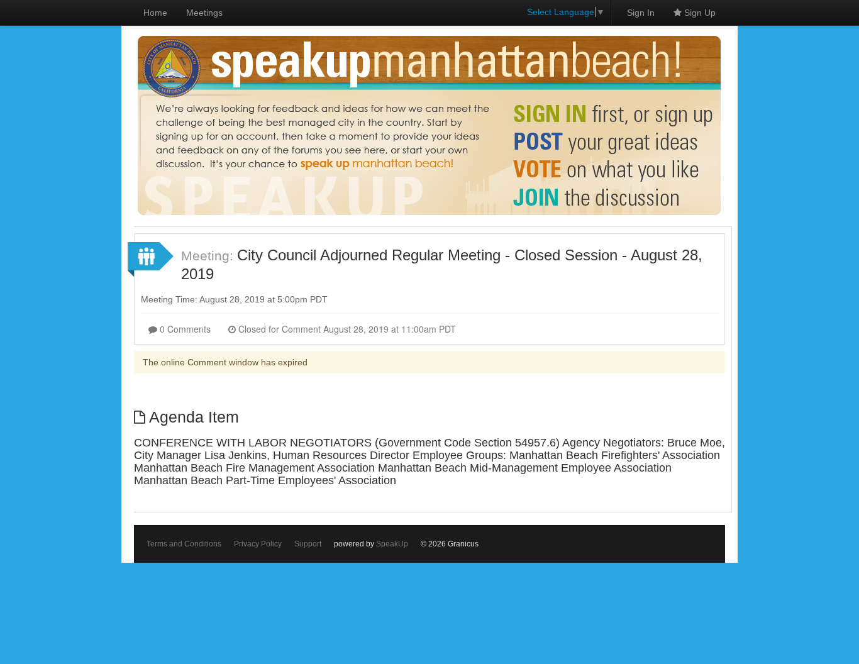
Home (155, 13)
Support (307, 544)
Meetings (204, 13)
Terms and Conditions (184, 544)
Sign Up (699, 13)
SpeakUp (392, 544)
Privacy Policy (258, 544)
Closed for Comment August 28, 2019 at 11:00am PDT (346, 329)
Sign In (641, 13)
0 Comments (184, 329)
